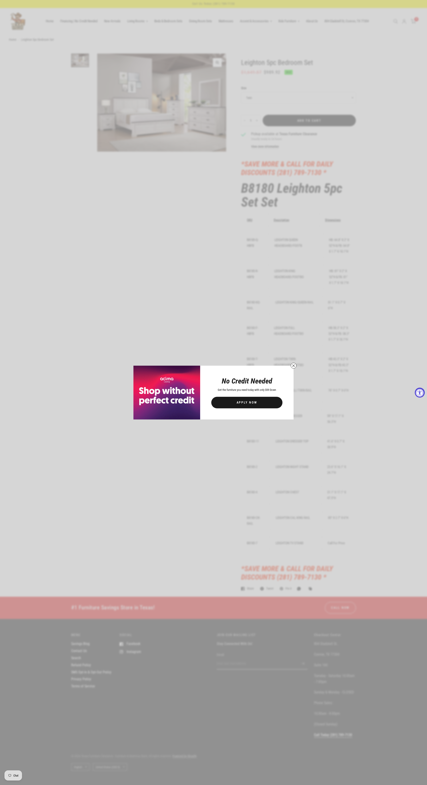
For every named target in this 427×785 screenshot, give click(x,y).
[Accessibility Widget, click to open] (420, 392)
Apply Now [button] (247, 402)
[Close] (293, 365)
